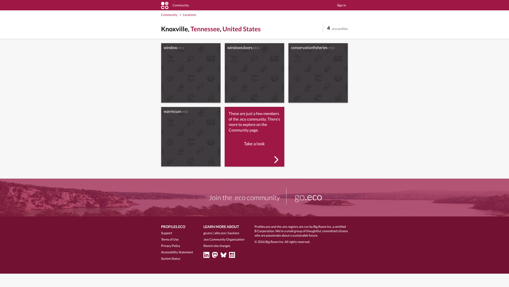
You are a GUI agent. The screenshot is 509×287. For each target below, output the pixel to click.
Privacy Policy (170, 246)
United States (241, 29)
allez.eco (220, 233)
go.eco (207, 233)
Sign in (341, 5)
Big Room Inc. (274, 242)
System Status (170, 258)
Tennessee (205, 29)
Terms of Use (170, 239)
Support (166, 233)
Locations (189, 15)
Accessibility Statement (177, 252)
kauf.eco (233, 233)
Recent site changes (216, 246)
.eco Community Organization (223, 239)
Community (169, 15)
